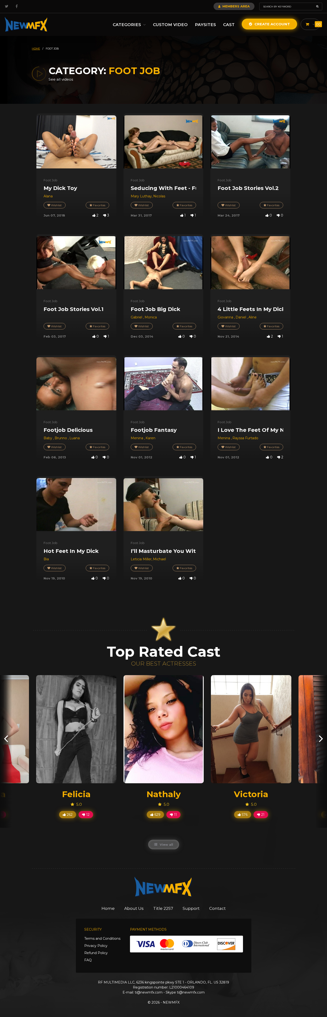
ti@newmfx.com (149, 992)
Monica (151, 317)
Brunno (61, 438)
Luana (74, 438)
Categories (127, 24)
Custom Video (170, 24)
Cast (229, 24)
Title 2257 (163, 908)
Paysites (205, 24)
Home (108, 908)
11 (175, 814)
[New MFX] (26, 24)
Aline (252, 317)
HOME (36, 48)
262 (69, 814)
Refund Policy (96, 953)
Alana (48, 196)
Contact (217, 908)
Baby (48, 438)
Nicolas (159, 196)
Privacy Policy (95, 946)
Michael (159, 559)
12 (87, 814)
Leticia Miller (141, 559)
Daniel (241, 317)
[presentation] (6, 738)
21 (262, 814)
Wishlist (56, 205)
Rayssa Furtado (245, 438)
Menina (137, 438)
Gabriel (137, 317)
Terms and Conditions (102, 938)
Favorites (98, 205)
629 (156, 814)
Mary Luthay (141, 196)
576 (244, 814)
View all (166, 844)
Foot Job (50, 180)
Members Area (235, 6)
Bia (46, 559)
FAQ (88, 960)
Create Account (272, 24)
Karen (150, 438)
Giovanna (226, 317)
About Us (134, 908)
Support (191, 908)
